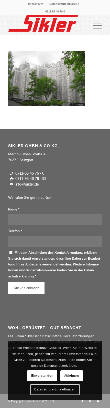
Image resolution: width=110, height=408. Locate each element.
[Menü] (95, 25)
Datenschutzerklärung (64, 3)
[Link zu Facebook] (82, 401)
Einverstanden (42, 375)
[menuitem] (36, 4)
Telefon (15, 231)
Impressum (35, 3)
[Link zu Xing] (90, 401)
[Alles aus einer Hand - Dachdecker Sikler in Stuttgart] (45, 25)
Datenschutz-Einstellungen (55, 389)
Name (13, 209)
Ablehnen (71, 375)
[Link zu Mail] (98, 401)
